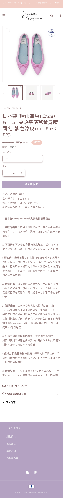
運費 (13, 147)
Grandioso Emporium (28, 492)
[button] (4, 15)
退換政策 (11, 443)
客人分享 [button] (11, 402)
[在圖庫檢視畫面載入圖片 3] (47, 92)
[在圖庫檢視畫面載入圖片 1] (15, 92)
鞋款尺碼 (6, 152)
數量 (4, 166)
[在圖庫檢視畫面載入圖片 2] (31, 92)
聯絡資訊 (11, 451)
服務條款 (11, 436)
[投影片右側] (59, 93)
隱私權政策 (12, 458)
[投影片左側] (3, 93)
